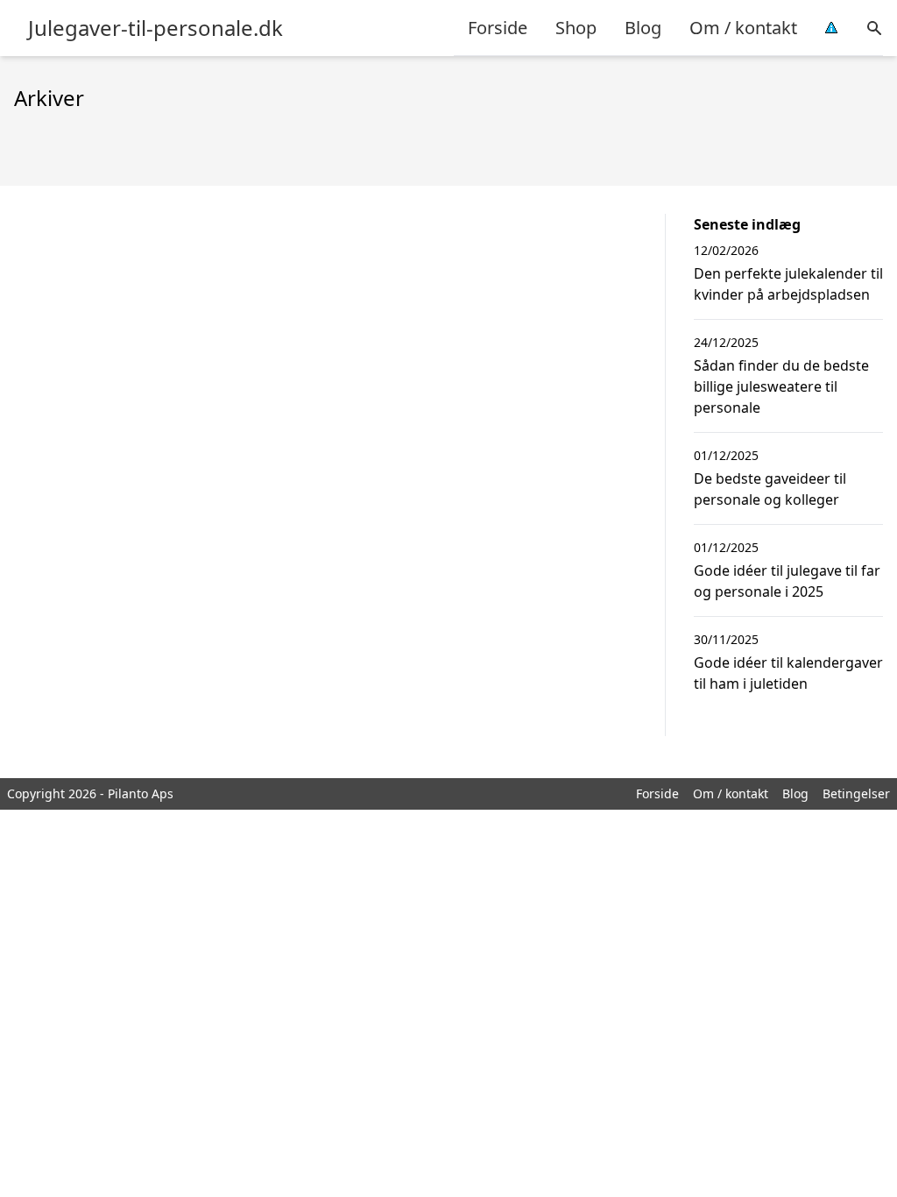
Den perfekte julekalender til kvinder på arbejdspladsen (788, 284)
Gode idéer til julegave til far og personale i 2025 (787, 581)
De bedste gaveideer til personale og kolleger (770, 489)
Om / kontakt (743, 27)
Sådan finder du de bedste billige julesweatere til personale (781, 386)
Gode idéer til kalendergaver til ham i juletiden (788, 673)
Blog (643, 27)
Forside (497, 27)
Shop (576, 27)
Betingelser (856, 793)
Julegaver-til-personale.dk (155, 28)
